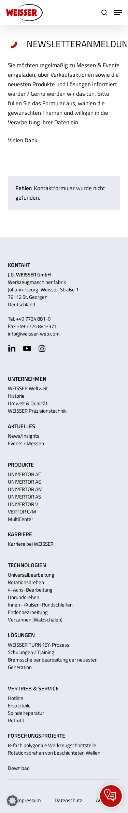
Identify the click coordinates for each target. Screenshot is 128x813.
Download (19, 768)
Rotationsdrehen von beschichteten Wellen (54, 753)
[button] (118, 12)
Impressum (28, 800)
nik (63, 411)
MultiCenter (20, 519)
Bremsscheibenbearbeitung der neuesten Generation (53, 663)
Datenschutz (68, 800)
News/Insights (23, 436)
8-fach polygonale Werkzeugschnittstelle (52, 745)
